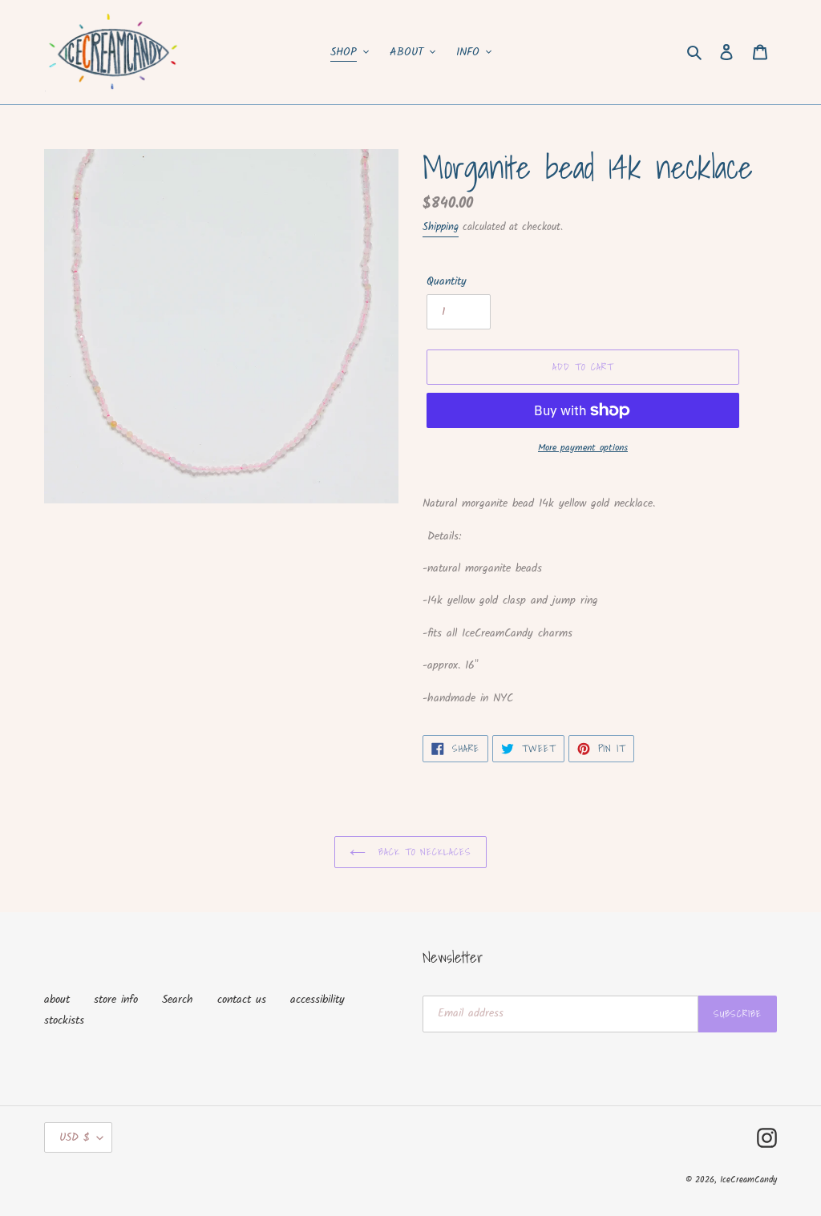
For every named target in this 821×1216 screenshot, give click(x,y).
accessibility (317, 999)
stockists (64, 1020)
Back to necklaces (422, 851)
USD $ (74, 1137)
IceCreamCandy (748, 1180)
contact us (241, 999)
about (57, 999)
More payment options (583, 448)
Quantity (447, 281)
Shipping (441, 227)
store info (116, 999)
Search (177, 999)
